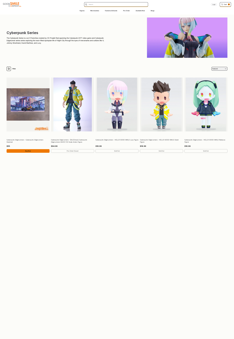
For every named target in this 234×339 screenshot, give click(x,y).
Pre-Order (126, 10)
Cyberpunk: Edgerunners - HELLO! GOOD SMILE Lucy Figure (117, 140)
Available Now (140, 10)
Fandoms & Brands (111, 10)
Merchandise (94, 10)
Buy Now (28, 151)
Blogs (152, 10)
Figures (82, 10)
